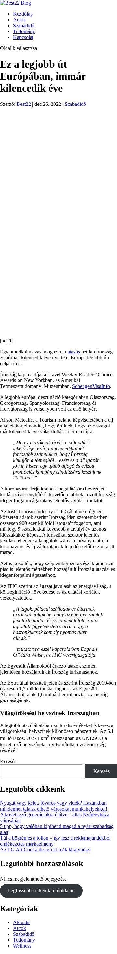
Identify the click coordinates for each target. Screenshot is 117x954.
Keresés (8, 761)
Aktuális (21, 922)
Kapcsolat (23, 37)
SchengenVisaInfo (91, 386)
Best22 (24, 104)
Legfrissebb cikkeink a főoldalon (41, 890)
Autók (19, 19)
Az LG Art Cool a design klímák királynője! (45, 849)
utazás (73, 351)
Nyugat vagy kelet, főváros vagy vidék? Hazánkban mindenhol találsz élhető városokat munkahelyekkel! (53, 806)
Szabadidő (23, 25)
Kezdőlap (23, 14)
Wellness (22, 945)
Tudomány (24, 31)
